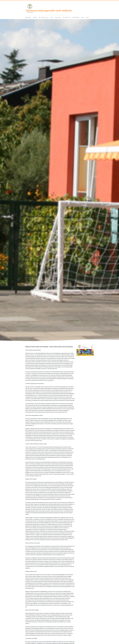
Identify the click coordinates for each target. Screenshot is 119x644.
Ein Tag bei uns (66, 17)
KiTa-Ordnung (75, 17)
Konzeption (58, 17)
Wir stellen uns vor (43, 17)
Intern (87, 17)
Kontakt (35, 17)
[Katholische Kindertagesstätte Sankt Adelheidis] (50, 13)
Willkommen (28, 17)
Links (82, 17)
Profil (51, 17)
